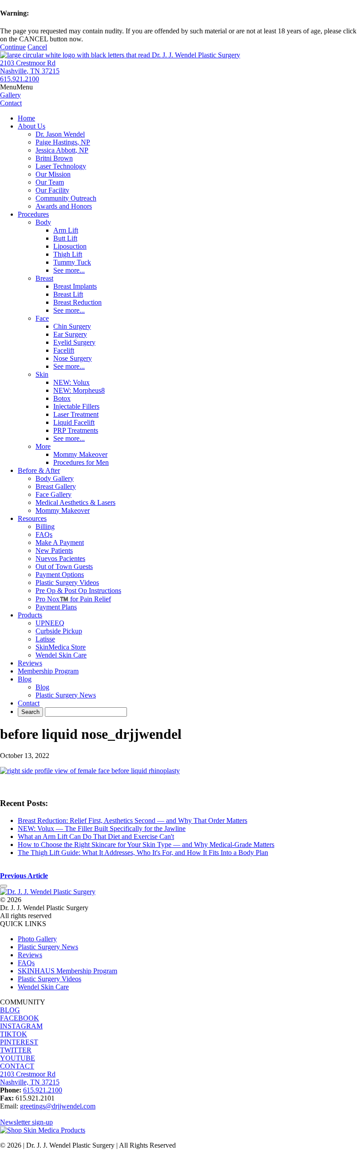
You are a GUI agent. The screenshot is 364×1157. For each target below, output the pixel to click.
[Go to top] (3, 886)
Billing (45, 526)
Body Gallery (55, 478)
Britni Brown (54, 158)
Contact (29, 703)
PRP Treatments (75, 430)
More (43, 446)
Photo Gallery (37, 939)
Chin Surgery (72, 326)
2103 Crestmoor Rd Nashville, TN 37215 (29, 67)
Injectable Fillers (76, 406)
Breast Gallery (56, 486)
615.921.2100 (19, 79)
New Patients (54, 550)
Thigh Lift (67, 254)
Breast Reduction (77, 302)
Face (42, 318)
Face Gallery (53, 494)
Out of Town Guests (64, 566)
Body (43, 222)
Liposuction (70, 246)
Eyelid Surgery (74, 342)
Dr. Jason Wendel (60, 134)
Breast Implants (75, 286)
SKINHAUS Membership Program (67, 971)
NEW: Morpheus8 (79, 390)
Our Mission (53, 174)
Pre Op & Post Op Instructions (78, 590)
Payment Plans (56, 607)
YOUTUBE (17, 1058)
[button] (16, 87)
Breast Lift (68, 294)
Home (26, 118)
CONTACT (17, 1066)
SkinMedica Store (61, 647)
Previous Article (24, 875)
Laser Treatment (76, 414)
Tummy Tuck (72, 262)
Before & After (39, 470)
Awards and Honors (64, 206)
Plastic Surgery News (66, 695)
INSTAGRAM (21, 1026)
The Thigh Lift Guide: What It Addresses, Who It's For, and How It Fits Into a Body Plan (143, 852)
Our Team (50, 182)
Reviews (30, 663)
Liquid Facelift (74, 422)
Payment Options (60, 574)
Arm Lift (65, 230)
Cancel (37, 47)
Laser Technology (61, 166)
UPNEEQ (50, 623)
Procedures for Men (81, 462)
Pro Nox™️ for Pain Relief (73, 599)
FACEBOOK (19, 1018)
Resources (32, 518)
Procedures (33, 214)
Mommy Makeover (80, 454)
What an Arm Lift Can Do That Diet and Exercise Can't (96, 836)
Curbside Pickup (59, 631)
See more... (69, 270)
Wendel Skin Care (61, 655)
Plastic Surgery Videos (67, 582)
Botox (62, 398)
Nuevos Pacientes (60, 558)
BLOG (10, 1010)
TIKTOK (13, 1034)
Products (30, 615)
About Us (31, 126)
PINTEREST (19, 1042)
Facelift (63, 350)
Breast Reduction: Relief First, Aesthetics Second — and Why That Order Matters (132, 820)
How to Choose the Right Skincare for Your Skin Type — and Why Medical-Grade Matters (146, 844)
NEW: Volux (71, 382)
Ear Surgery (70, 334)
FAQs (44, 534)
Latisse (45, 639)
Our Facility (52, 190)
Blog (25, 679)
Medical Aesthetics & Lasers (75, 502)
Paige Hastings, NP (63, 142)
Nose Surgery (72, 358)
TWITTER (16, 1050)
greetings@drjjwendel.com (57, 1106)
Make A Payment (60, 542)
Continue (13, 47)
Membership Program (48, 671)
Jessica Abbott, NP (62, 150)
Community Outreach (66, 198)
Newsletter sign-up (26, 1122)
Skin (42, 374)
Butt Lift (65, 238)
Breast (44, 278)
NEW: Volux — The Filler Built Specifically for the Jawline (102, 828)
